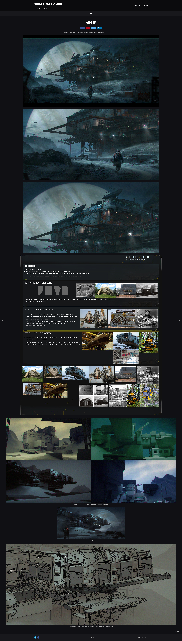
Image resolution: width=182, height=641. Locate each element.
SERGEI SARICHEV (48, 4)
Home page (138, 5)
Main (91, 13)
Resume (145, 5)
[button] (176, 631)
